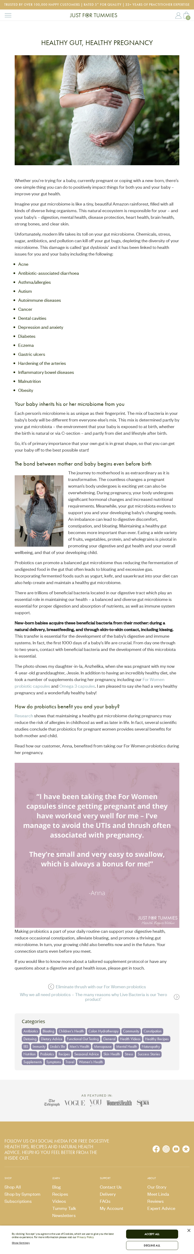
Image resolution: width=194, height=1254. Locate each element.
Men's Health (79, 1046)
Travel (70, 1061)
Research (24, 716)
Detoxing (29, 1038)
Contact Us (111, 1187)
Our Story (156, 1187)
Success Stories (149, 1054)
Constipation (153, 1031)
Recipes (64, 1054)
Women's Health (91, 1061)
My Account (178, 15)
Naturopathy (151, 1046)
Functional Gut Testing (83, 1038)
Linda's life (57, 1046)
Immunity (39, 1046)
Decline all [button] (152, 1245)
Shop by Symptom (22, 1194)
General (109, 1038)
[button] (66, 1243)
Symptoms (53, 1061)
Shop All (12, 1187)
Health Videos (130, 1038)
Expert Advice (161, 1208)
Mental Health (126, 1046)
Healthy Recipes (157, 1038)
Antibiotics (30, 1031)
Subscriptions (18, 1201)
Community (131, 1031)
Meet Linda (158, 1194)
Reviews (155, 1201)
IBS (25, 1046)
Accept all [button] (152, 1234)
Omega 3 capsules (77, 686)
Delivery (108, 1194)
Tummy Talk (64, 1208)
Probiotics (47, 1054)
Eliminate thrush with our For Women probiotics (101, 986)
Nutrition (29, 1054)
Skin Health (111, 1054)
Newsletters (64, 1215)
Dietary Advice (51, 1038)
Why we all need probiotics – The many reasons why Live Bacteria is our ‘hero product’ (93, 997)
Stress (129, 1054)
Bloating (48, 1031)
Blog (56, 1187)
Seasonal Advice (86, 1054)
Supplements (32, 1061)
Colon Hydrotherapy (103, 1031)
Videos (59, 1201)
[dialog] (97, 1240)
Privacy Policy (85, 1237)
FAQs (105, 1201)
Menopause (103, 1046)
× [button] (188, 1230)
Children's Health (71, 1031)
